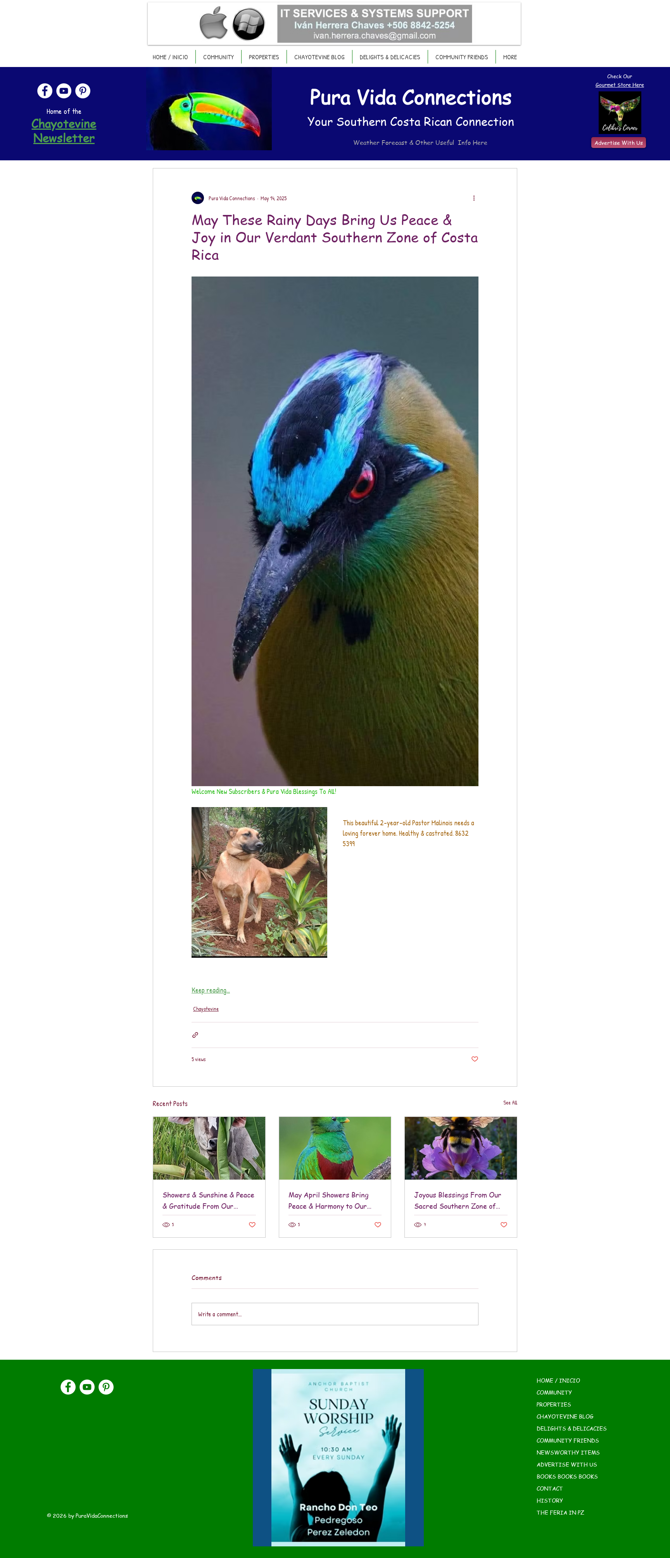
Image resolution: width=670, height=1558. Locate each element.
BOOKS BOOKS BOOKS (567, 1476)
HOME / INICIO (558, 1380)
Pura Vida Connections (411, 96)
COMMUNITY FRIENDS (568, 1440)
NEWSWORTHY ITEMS (568, 1452)
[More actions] (473, 198)
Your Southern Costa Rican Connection (410, 121)
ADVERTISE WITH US (567, 1464)
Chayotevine (206, 1008)
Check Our (619, 76)
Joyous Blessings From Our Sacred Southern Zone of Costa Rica (457, 1200)
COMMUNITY (554, 1392)
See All (510, 1102)
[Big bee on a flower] (461, 1148)
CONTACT (550, 1488)
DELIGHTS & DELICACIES (572, 1428)
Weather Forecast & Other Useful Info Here (420, 142)
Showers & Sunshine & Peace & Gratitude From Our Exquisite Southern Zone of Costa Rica (208, 1200)
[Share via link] (195, 1035)
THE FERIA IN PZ (560, 1512)
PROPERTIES (554, 1404)
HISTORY (550, 1500)
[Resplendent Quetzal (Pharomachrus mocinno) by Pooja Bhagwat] (335, 1148)
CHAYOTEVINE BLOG (565, 1416)
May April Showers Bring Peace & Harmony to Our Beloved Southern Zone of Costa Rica (330, 1200)
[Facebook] (44, 90)
